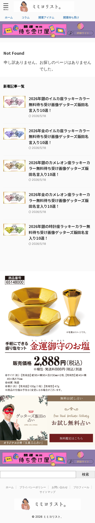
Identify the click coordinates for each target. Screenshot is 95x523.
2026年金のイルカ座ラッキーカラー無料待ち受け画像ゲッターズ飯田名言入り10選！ (59, 136)
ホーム (9, 17)
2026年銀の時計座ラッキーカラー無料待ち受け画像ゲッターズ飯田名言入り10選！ (59, 232)
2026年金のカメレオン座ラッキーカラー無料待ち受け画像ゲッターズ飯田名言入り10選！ (59, 200)
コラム (26, 17)
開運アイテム (46, 17)
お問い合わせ (60, 487)
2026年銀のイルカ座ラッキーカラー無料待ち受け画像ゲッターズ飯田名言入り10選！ (59, 104)
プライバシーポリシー (32, 487)
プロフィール (81, 487)
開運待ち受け (71, 17)
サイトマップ (47, 492)
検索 (85, 474)
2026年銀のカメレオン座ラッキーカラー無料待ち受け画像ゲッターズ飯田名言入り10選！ (59, 168)
